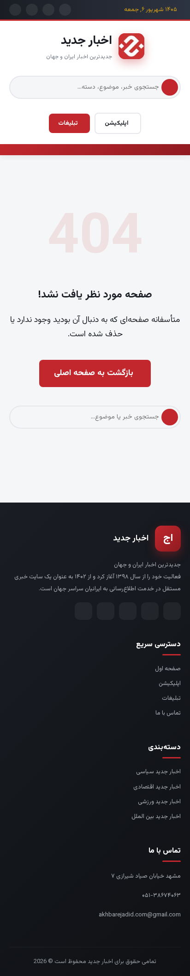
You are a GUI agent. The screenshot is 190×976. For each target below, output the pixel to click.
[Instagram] (150, 611)
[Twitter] (128, 611)
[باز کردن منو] (175, 149)
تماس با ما (168, 713)
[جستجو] (169, 87)
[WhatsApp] (105, 611)
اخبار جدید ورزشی (159, 801)
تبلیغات (68, 123)
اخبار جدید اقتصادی (157, 787)
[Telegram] (172, 611)
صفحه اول (168, 668)
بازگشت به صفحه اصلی (93, 373)
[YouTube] (83, 611)
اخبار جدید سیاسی (158, 771)
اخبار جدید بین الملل (156, 816)
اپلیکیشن (116, 123)
